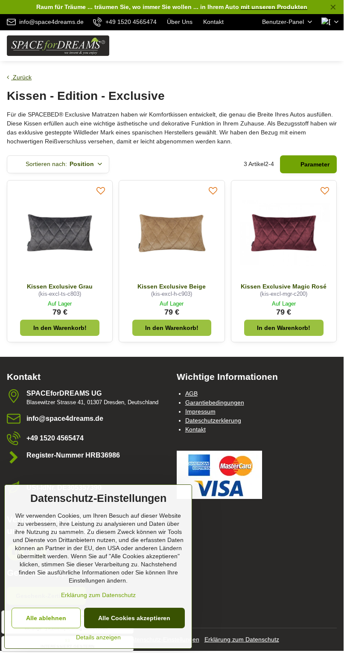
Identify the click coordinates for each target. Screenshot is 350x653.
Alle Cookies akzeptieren (134, 618)
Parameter (314, 164)
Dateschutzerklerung (213, 420)
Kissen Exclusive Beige (171, 286)
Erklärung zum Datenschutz (241, 639)
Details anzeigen (98, 637)
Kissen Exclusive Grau (60, 286)
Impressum (200, 411)
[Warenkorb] (313, 45)
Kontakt (195, 429)
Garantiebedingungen (214, 402)
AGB (191, 393)
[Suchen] (292, 45)
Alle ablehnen (46, 618)
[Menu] (333, 45)
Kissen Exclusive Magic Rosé (284, 286)
